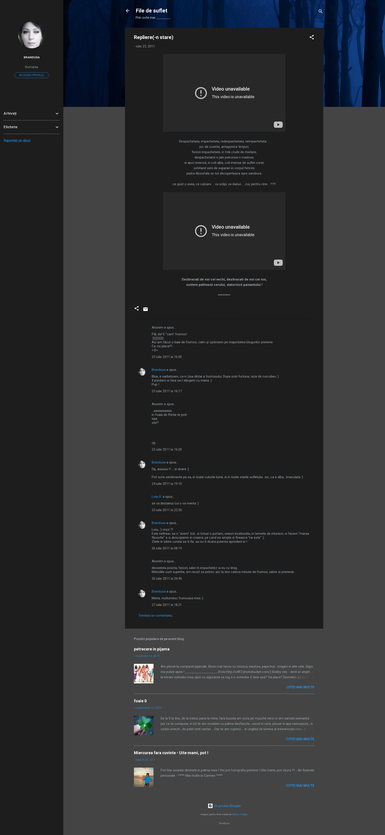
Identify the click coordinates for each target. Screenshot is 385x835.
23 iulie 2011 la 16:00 (167, 357)
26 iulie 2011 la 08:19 (167, 548)
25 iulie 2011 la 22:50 (167, 510)
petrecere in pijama (152, 649)
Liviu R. (157, 497)
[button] (311, 38)
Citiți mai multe (300, 687)
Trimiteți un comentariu (155, 616)
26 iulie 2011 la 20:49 (167, 579)
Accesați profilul (31, 75)
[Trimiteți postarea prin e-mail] (145, 311)
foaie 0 (140, 701)
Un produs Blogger (227, 806)
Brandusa (159, 370)
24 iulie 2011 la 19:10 (167, 484)
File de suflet (151, 11)
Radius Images (240, 814)
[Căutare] (320, 12)
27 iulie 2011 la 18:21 (167, 605)
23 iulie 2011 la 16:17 (167, 391)
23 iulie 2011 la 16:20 (167, 449)
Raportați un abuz (17, 140)
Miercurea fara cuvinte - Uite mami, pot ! (171, 752)
